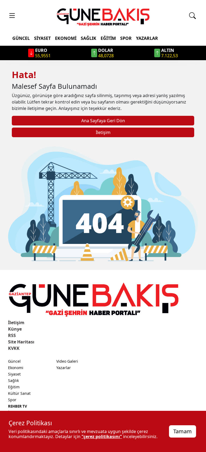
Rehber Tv (17, 406)
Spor (126, 38)
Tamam (182, 431)
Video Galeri (67, 361)
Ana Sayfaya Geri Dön (103, 121)
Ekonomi (65, 38)
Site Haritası (21, 342)
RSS (12, 335)
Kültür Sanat (19, 393)
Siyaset (42, 38)
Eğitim (108, 38)
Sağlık (88, 38)
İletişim (103, 132)
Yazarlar (147, 38)
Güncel (21, 38)
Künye (15, 329)
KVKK (14, 348)
